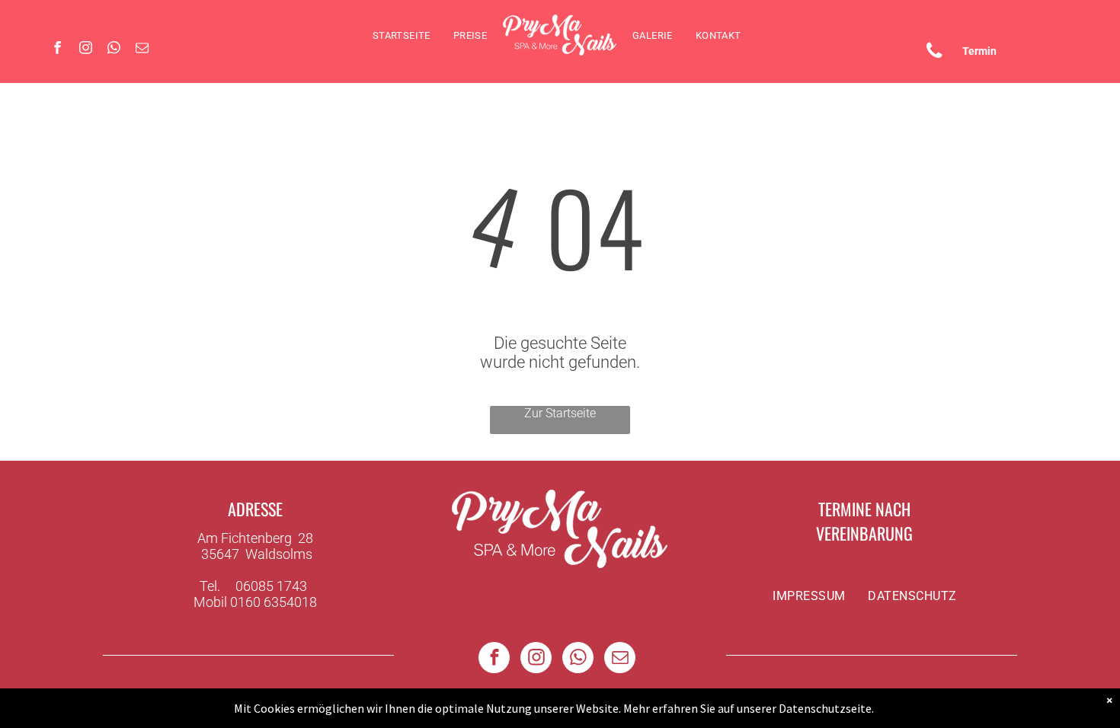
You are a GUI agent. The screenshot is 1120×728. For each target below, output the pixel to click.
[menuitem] (401, 35)
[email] (142, 49)
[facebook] (57, 49)
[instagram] (85, 49)
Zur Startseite (560, 413)
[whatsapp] (113, 49)
